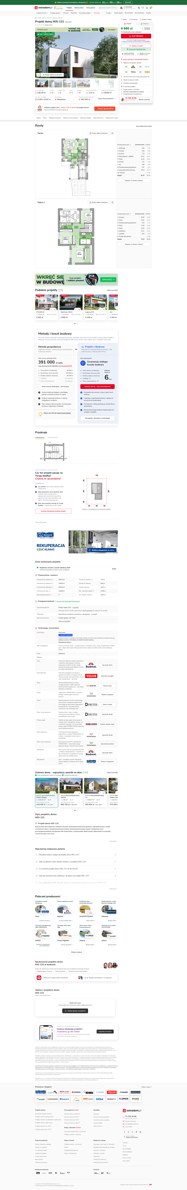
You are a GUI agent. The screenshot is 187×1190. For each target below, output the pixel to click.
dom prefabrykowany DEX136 (70, 796)
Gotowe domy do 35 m (71, 1117)
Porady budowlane (41, 1156)
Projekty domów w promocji (73, 1144)
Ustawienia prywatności (101, 1162)
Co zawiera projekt (40, 1150)
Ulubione (96, 1114)
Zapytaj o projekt (137, 46)
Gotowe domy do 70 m (71, 1120)
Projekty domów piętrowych (43, 1123)
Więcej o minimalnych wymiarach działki (96, 509)
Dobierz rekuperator (107, 761)
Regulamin (97, 1156)
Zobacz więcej (107, 704)
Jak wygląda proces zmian (144, 126)
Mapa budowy (98, 1126)
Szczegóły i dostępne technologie (97, 418)
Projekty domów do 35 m (43, 1126)
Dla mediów (126, 1161)
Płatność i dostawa (99, 1150)
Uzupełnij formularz (105, 1032)
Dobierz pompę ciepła (107, 724)
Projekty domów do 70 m (43, 1129)
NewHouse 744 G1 (66, 312)
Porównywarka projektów (101, 1117)
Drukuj (114, 569)
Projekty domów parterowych (44, 1117)
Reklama (125, 1155)
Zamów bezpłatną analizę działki (53, 511)
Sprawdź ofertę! (107, 714)
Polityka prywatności (100, 1159)
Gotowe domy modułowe (72, 1114)
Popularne (74, 13)
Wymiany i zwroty (99, 1153)
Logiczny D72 (89, 312)
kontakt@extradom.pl (131, 1124)
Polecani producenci (41, 1162)
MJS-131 (49, 18)
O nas (124, 1146)
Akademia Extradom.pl (71, 1150)
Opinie (66, 1147)
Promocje (97, 13)
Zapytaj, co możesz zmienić (134, 180)
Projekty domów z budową (72, 1134)
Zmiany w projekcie (41, 1147)
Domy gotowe (90, 8)
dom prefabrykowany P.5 (94, 796)
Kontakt (148, 13)
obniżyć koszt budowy (64, 413)
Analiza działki (118, 13)
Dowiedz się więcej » (65, 642)
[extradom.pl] (43, 7)
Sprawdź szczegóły (107, 676)
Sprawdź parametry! (107, 744)
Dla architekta (129, 13)
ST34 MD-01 (40, 312)
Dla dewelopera (139, 13)
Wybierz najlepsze (107, 695)
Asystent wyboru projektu (101, 1120)
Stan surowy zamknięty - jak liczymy (55, 386)
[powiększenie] (112, 133)
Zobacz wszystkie (112, 290)
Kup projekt (137, 36)
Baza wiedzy (39, 1159)
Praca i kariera (127, 1158)
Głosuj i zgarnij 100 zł (105, 109)
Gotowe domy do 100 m (72, 1123)
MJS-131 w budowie (45, 964)
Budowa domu (79, 8)
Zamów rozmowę (144, 99)
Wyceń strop (107, 686)
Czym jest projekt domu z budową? (75, 1131)
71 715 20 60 (128, 7)
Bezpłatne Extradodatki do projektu (104, 1147)
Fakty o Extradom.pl (70, 1153)
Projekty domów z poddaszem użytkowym (48, 1120)
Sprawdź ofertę (107, 665)
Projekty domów (41, 18)
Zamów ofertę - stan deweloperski (97, 386)
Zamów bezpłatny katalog (43, 1144)
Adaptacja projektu (41, 1153)
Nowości (66, 13)
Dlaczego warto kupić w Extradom (104, 1144)
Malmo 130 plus (46, 796)
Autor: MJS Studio (40, 522)
